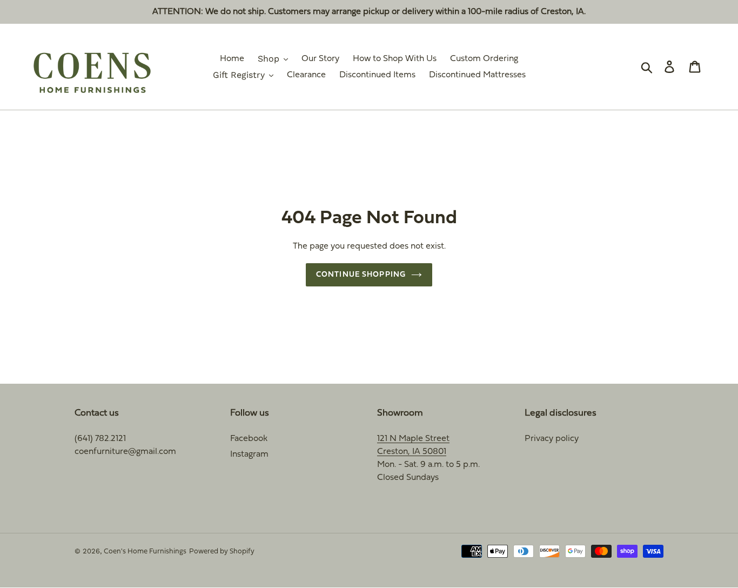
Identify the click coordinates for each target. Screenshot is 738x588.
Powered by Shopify (221, 552)
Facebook (248, 439)
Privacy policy (552, 439)
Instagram (249, 454)
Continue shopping (361, 274)
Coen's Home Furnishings (145, 552)
